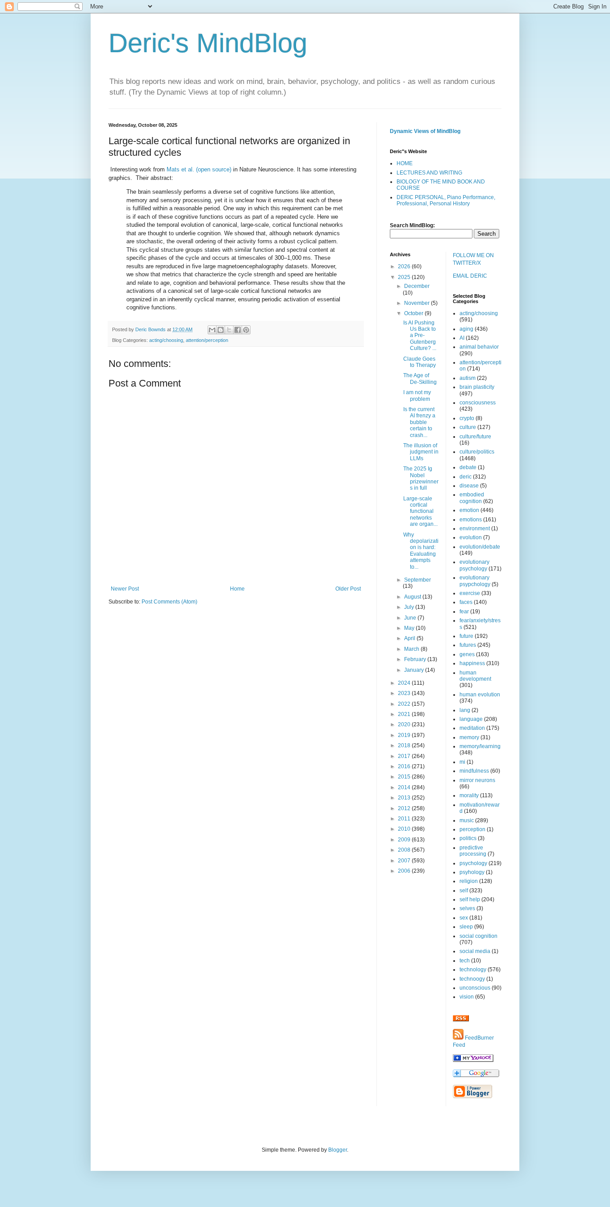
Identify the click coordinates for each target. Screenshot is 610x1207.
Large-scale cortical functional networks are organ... (420, 511)
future (466, 636)
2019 (405, 735)
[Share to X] (229, 329)
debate (468, 467)
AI (462, 338)
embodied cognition (472, 497)
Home (237, 589)
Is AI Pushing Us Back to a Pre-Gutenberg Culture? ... (419, 336)
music (467, 820)
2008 (405, 850)
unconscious (475, 988)
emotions (471, 519)
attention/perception (207, 340)
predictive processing (473, 851)
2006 (405, 871)
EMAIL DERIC (470, 276)
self (464, 890)
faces (466, 602)
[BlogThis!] (220, 329)
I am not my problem (417, 395)
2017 (405, 756)
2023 (405, 693)
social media (475, 951)
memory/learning (480, 746)
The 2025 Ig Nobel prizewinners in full (421, 478)
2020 (405, 724)
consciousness (478, 403)
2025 (405, 277)
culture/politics (477, 452)
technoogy (472, 979)
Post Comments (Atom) (169, 602)
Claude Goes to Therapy (419, 362)
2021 (405, 714)
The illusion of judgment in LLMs (421, 452)
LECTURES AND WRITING (429, 173)
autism (468, 378)
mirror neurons (477, 780)
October (414, 313)
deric (466, 477)
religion (469, 881)
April (410, 638)
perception (472, 829)
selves (467, 908)
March (412, 649)
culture (468, 427)
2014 (405, 787)
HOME (405, 163)
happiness (472, 663)
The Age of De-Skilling (420, 378)
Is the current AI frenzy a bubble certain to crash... (419, 422)
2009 (405, 840)
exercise (470, 593)
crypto (467, 418)
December (417, 286)
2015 (405, 777)
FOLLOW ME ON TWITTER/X (473, 259)
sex (464, 918)
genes (467, 654)
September (417, 580)
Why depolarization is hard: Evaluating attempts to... (421, 551)
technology (473, 969)
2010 (405, 829)
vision (467, 997)
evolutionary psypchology (475, 580)
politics (468, 838)
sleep (466, 927)
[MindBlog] (473, 1060)
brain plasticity (477, 387)
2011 (405, 819)
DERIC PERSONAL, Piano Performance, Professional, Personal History (446, 200)
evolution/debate (480, 547)
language (471, 719)
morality (469, 795)
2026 (405, 266)
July (409, 607)
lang (465, 710)
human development (475, 676)
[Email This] (212, 329)
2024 (405, 683)
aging (466, 329)
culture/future (475, 436)
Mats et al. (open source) (199, 169)
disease (469, 486)
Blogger (337, 1150)
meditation (472, 728)
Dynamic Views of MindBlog (425, 131)
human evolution (480, 694)
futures (468, 645)
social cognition (478, 936)
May (410, 628)
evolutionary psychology (474, 565)
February (415, 659)
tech (465, 960)
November (417, 303)
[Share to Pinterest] (246, 329)
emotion (469, 510)
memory (469, 737)
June (411, 618)
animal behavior (479, 347)
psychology (473, 863)
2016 (405, 766)
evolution (471, 537)
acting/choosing (166, 340)
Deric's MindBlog (208, 43)
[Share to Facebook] (237, 329)
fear (464, 611)
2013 (405, 798)
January (414, 670)
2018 (405, 745)
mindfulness (474, 771)
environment (475, 528)
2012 (405, 808)
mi (462, 762)
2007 (405, 860)
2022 (405, 704)
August (413, 597)
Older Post (348, 589)
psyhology (472, 872)
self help (470, 899)
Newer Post (125, 589)
